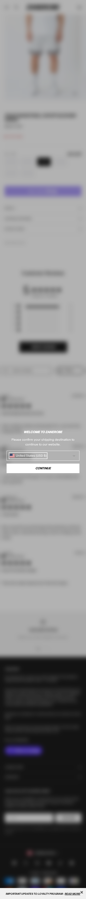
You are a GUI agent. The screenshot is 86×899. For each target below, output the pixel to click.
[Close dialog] (81, 892)
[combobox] (28, 455)
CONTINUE (43, 468)
